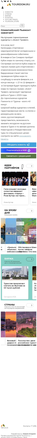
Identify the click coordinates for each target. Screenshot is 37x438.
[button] (28, 166)
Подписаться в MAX (16, 150)
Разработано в (23, 434)
